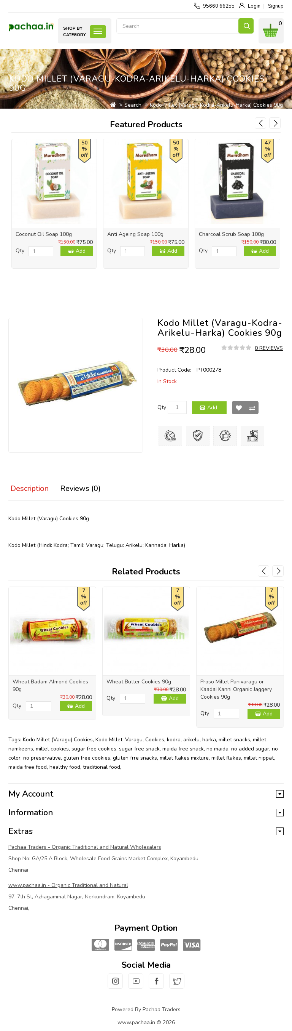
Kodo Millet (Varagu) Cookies (58, 739)
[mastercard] (100, 945)
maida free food (27, 767)
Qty (20, 250)
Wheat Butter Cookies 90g (138, 681)
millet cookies (52, 748)
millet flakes (226, 758)
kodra (174, 739)
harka (209, 739)
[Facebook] (156, 985)
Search (246, 26)
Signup (276, 6)
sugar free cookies (93, 748)
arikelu (191, 739)
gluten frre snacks (135, 758)
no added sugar (250, 748)
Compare (252, 407)
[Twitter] (176, 985)
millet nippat (259, 758)
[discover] (123, 945)
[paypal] (169, 945)
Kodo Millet (108, 739)
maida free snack (183, 748)
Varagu (134, 739)
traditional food (101, 767)
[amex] (146, 945)
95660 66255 (219, 6)
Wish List (238, 407)
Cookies (154, 739)
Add (81, 251)
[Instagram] (115, 985)
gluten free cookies (86, 758)
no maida (217, 748)
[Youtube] (135, 985)
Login (254, 6)
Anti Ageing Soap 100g (135, 234)
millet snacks (234, 739)
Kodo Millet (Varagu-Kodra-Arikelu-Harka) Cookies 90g (216, 105)
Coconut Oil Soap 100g (44, 234)
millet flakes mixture (184, 758)
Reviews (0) (80, 488)
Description (29, 488)
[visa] (191, 945)
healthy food (64, 767)
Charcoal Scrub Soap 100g (231, 234)
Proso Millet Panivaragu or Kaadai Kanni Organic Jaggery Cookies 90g (236, 689)
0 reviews (269, 348)
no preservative (42, 758)
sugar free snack (139, 748)
